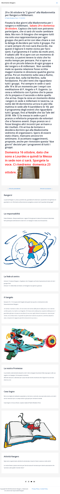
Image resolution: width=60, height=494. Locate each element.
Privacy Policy (35, 489)
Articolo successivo (46, 188)
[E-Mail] (34, 481)
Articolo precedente (13, 188)
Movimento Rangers (8, 3)
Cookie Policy (44, 489)
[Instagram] (28, 481)
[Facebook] (25, 481)
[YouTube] (31, 481)
